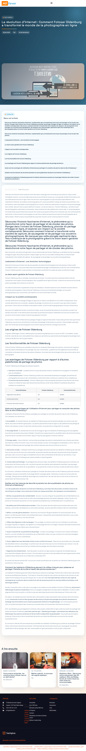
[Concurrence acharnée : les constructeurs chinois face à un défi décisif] (15, 660)
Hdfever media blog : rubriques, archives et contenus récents (53, 748)
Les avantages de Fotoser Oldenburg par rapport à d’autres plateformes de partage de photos (34, 163)
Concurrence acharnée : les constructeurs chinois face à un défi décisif (14, 675)
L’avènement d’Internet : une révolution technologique (22, 140)
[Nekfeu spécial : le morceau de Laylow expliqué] (43, 660)
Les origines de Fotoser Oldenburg (15, 154)
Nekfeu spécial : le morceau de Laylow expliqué (42, 674)
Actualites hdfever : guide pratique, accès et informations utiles (50, 746)
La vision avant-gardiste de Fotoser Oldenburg (19, 145)
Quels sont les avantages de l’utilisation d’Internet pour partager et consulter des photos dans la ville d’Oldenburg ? (41, 168)
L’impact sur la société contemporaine (17, 149)
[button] (51, 3)
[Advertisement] (43, 48)
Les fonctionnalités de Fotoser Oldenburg (18, 158)
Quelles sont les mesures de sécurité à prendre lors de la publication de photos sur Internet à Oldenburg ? (37, 172)
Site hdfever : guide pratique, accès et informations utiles (18, 746)
